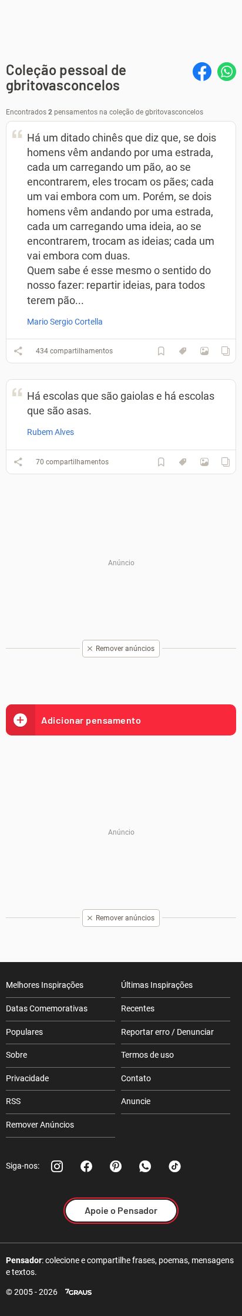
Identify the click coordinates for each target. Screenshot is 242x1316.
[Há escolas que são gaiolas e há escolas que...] (204, 462)
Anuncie (135, 1101)
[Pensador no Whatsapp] (145, 1166)
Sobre (16, 1054)
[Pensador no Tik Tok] (174, 1166)
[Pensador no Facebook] (86, 1166)
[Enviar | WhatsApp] (226, 71)
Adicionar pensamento (91, 720)
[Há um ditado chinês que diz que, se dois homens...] (204, 351)
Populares (24, 1032)
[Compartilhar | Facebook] (202, 71)
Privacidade (27, 1078)
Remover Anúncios (40, 1124)
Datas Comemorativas (47, 1008)
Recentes (137, 1008)
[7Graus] (78, 1292)
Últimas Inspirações (157, 985)
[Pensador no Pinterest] (115, 1166)
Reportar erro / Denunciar (167, 1032)
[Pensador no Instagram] (57, 1166)
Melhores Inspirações (44, 985)
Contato (136, 1078)
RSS (13, 1101)
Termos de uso (147, 1054)
